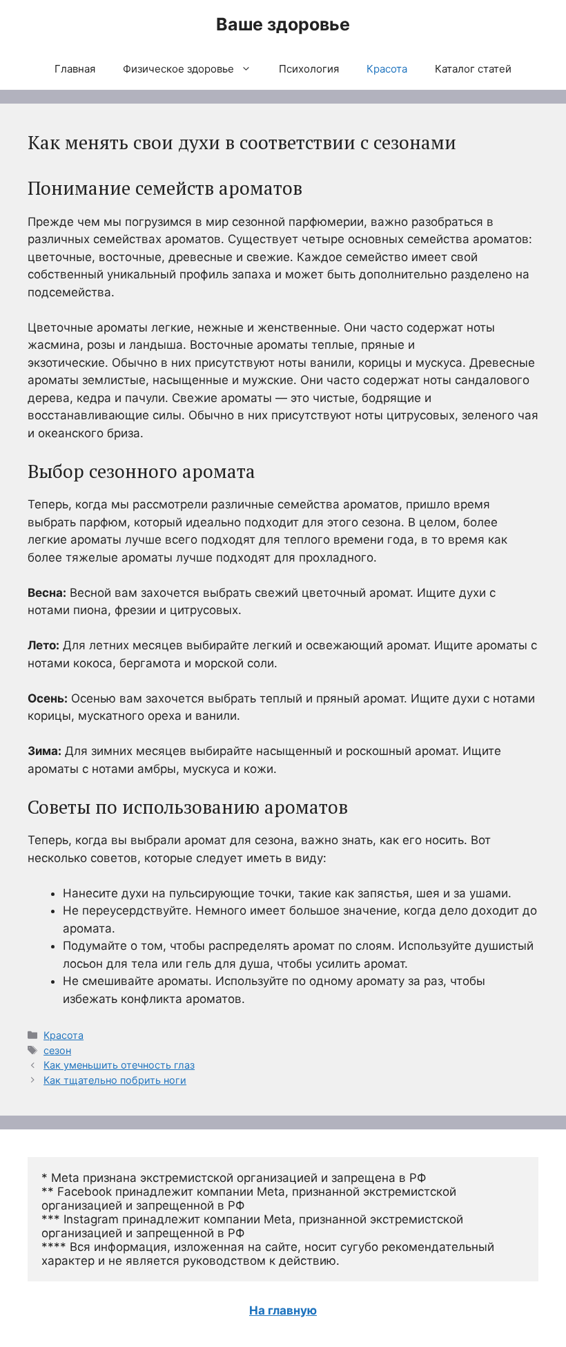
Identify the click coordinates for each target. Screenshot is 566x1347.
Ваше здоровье (283, 24)
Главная (75, 68)
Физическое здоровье (178, 68)
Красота (387, 68)
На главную (283, 1310)
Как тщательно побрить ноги (114, 1080)
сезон (57, 1050)
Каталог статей (473, 68)
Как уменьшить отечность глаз (119, 1065)
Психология (309, 68)
